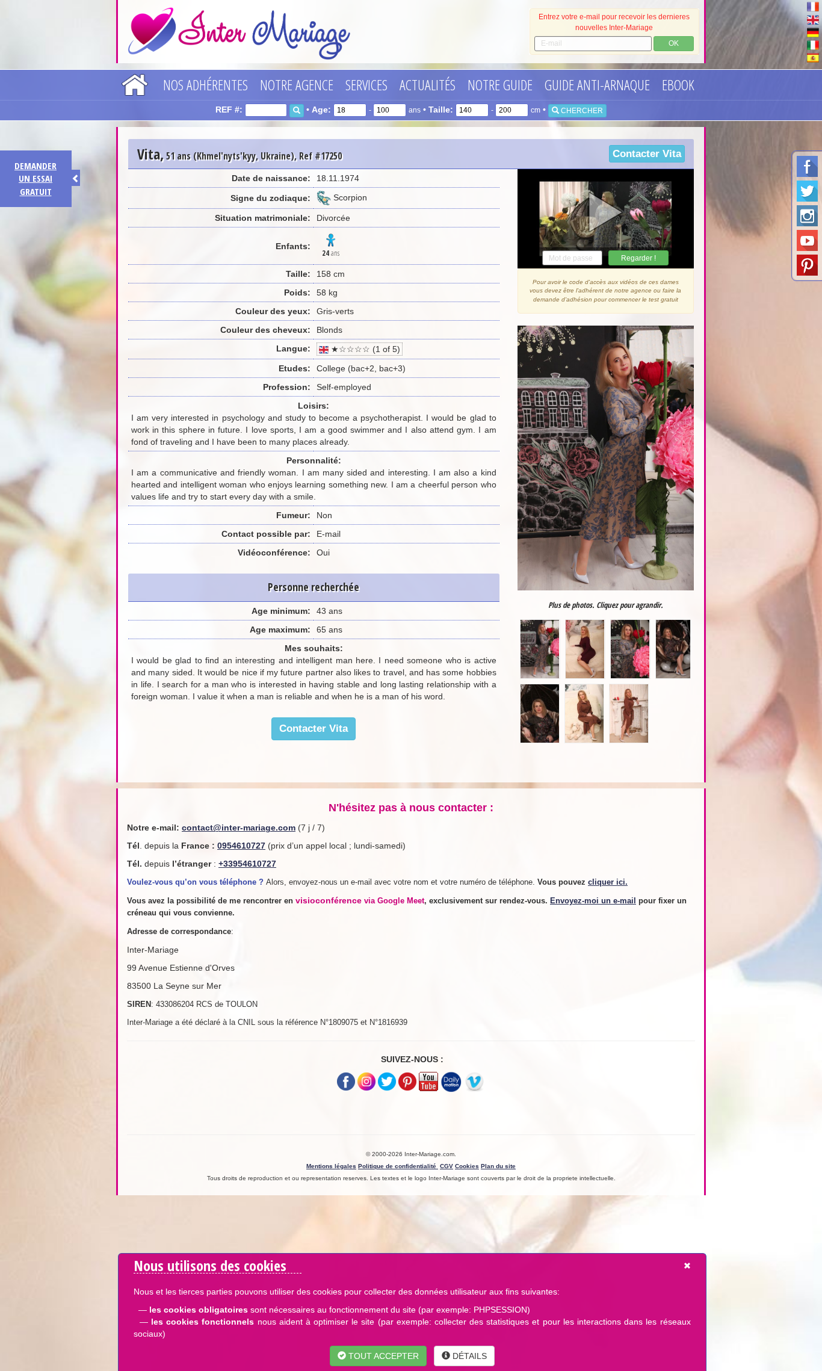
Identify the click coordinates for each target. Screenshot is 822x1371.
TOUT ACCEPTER (382, 1356)
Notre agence (296, 84)
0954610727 (241, 845)
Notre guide (500, 84)
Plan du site (498, 1166)
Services (366, 84)
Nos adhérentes (205, 84)
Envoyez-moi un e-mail (593, 900)
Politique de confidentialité (398, 1166)
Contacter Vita (647, 153)
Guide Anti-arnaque (597, 84)
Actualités (428, 84)
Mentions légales (331, 1166)
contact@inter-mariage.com (238, 827)
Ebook (678, 84)
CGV (446, 1166)
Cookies (467, 1166)
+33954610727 (247, 863)
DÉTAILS (468, 1356)
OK (674, 43)
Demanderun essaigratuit (35, 178)
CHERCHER (581, 111)
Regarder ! (638, 258)
